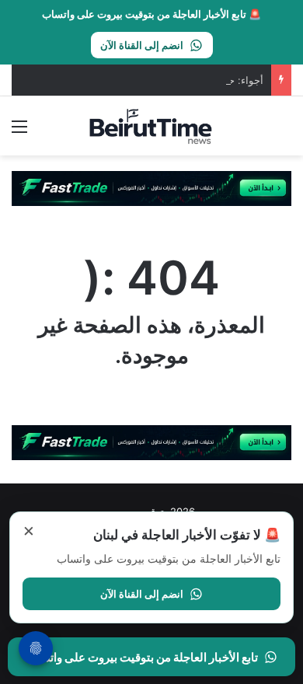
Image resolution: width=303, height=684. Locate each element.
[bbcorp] (151, 187)
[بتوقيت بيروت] (151, 126)
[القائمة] (19, 131)
